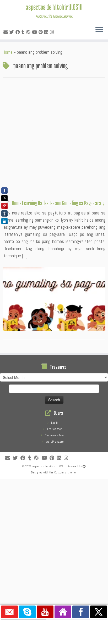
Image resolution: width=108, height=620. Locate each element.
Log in (54, 422)
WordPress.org (54, 441)
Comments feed (54, 435)
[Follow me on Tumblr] (23, 32)
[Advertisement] (54, 140)
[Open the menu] (99, 30)
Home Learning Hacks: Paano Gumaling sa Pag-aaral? (58, 202)
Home (8, 52)
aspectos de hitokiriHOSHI (54, 7)
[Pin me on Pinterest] (41, 32)
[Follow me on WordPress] (29, 32)
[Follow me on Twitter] (12, 32)
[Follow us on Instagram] (52, 32)
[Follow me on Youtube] (35, 32)
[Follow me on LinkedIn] (47, 32)
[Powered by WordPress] (84, 465)
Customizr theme (65, 472)
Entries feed (54, 429)
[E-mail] (6, 32)
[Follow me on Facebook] (18, 32)
